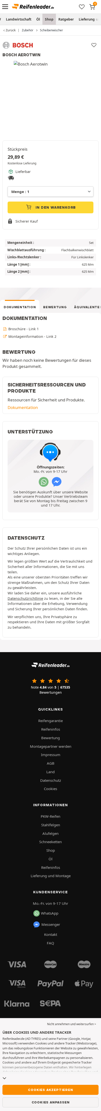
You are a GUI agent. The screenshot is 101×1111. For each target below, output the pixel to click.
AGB (50, 763)
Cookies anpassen (51, 1102)
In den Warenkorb (55, 207)
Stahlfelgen (50, 824)
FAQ (50, 943)
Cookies (50, 788)
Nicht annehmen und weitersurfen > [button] (71, 1024)
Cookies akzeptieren (50, 1090)
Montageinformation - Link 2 (31, 336)
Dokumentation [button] (23, 407)
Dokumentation (20, 307)
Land (50, 771)
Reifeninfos (50, 729)
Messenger (50, 924)
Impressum (50, 754)
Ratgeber (66, 19)
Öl (38, 19)
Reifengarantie (50, 720)
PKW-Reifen (50, 816)
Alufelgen (50, 833)
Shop (49, 19)
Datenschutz (50, 780)
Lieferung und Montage (51, 875)
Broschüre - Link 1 (23, 329)
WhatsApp (49, 913)
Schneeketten (50, 841)
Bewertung (55, 307)
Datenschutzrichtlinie (25, 598)
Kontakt (50, 934)
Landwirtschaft (18, 19)
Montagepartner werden (50, 746)
